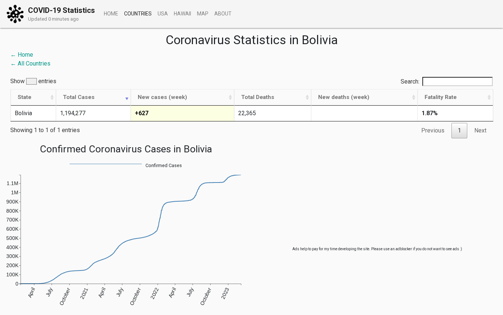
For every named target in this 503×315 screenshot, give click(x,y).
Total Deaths (257, 97)
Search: (410, 81)
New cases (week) (162, 97)
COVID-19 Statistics (61, 10)
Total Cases (79, 97)
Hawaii (182, 14)
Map (202, 14)
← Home (21, 54)
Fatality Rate (441, 97)
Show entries (33, 81)
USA (163, 14)
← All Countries (30, 63)
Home (111, 14)
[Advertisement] (377, 194)
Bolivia (23, 113)
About (223, 14)
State (24, 97)
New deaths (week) (343, 97)
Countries (138, 14)
